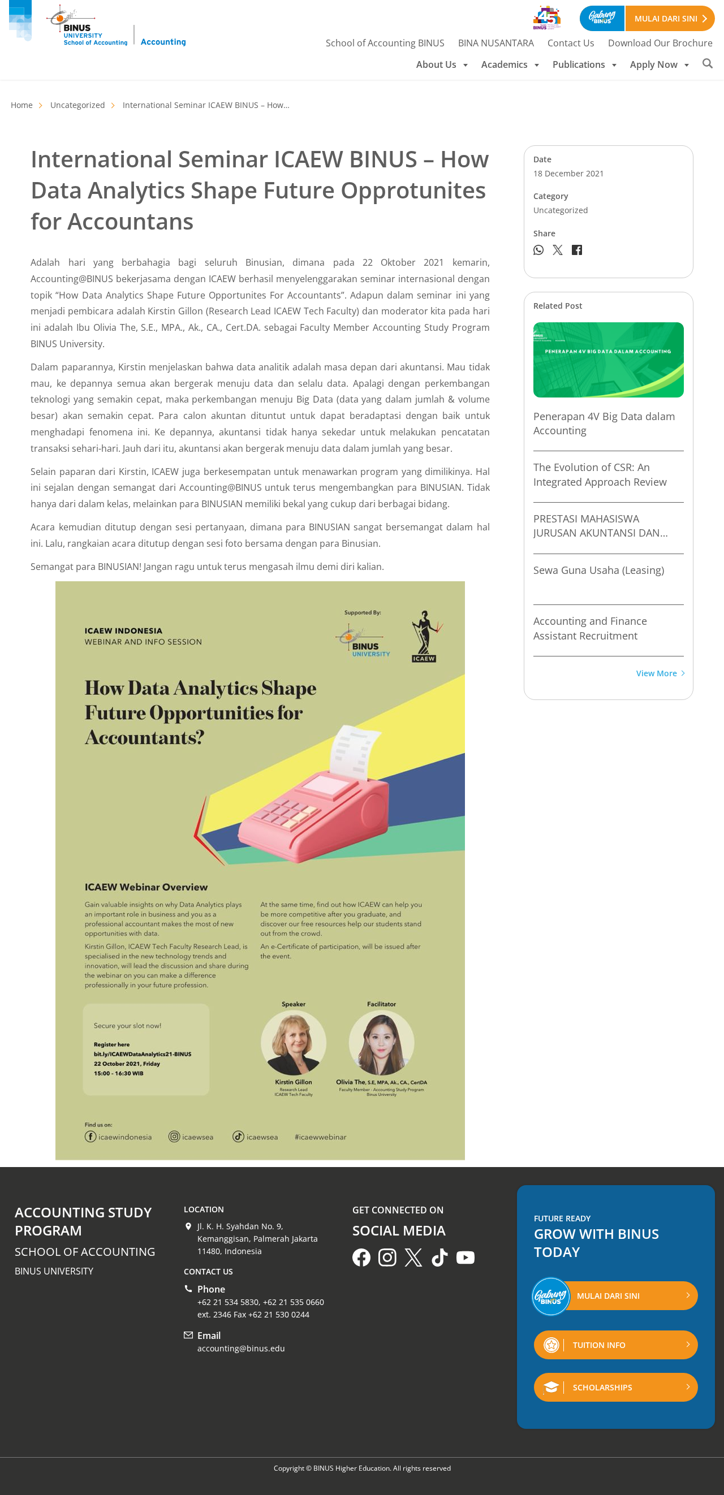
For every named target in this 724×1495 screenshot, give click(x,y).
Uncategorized (77, 105)
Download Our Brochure (660, 43)
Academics (504, 64)
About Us (436, 64)
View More (656, 674)
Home (22, 105)
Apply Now (654, 64)
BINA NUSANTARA (496, 43)
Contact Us (571, 43)
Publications (579, 64)
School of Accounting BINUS (385, 43)
